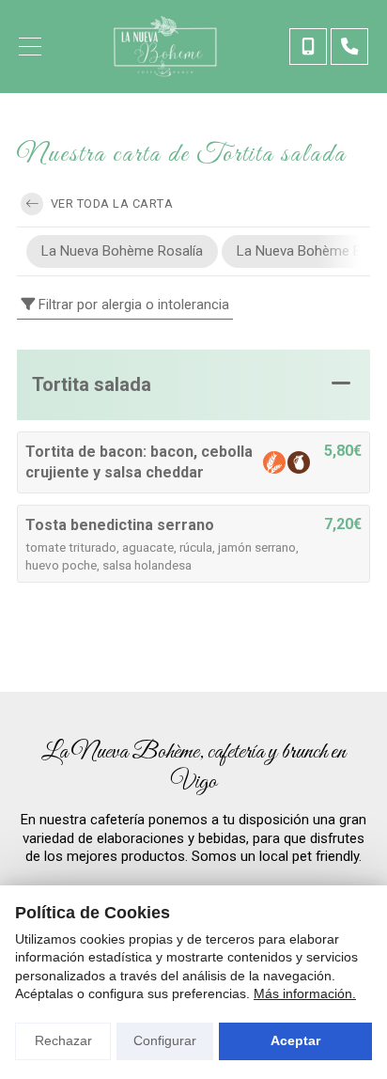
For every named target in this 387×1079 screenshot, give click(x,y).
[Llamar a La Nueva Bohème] (308, 47)
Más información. (305, 993)
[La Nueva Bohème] (165, 46)
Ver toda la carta (110, 203)
